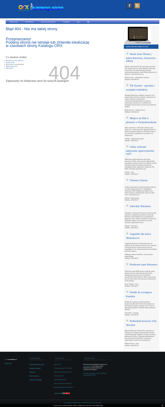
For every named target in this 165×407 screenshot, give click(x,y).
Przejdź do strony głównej (14, 60)
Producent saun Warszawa (143, 264)
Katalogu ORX (50, 46)
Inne (78, 22)
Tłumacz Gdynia (138, 180)
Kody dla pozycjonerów (48, 22)
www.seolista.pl (87, 366)
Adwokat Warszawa (140, 206)
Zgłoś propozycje (12, 66)
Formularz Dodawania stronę (36, 364)
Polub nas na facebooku (35, 379)
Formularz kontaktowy (35, 368)
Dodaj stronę (14, 22)
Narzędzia (66, 22)
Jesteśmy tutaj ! (58, 393)
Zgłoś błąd (9, 68)
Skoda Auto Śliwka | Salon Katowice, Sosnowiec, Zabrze (141, 57)
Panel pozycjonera (34, 376)
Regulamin (32, 372)
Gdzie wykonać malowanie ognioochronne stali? (140, 150)
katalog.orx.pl (8, 363)
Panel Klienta (29, 22)
